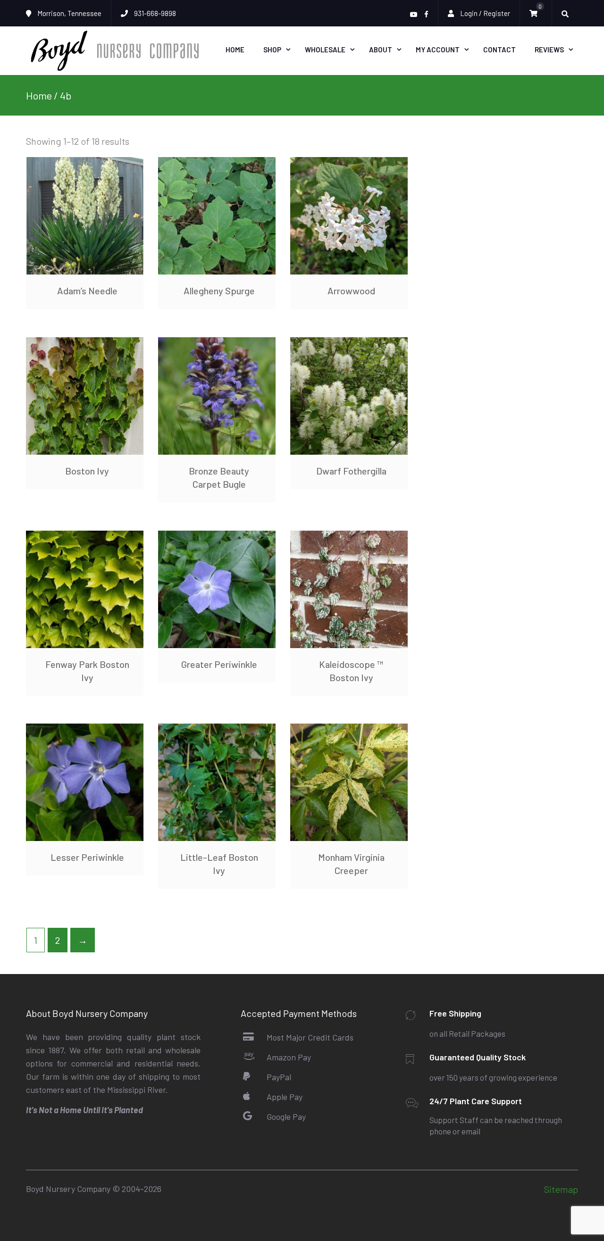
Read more (349, 215)
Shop (272, 49)
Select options (85, 215)
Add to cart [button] (216, 215)
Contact (499, 49)
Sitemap (561, 1189)
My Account (438, 49)
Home (235, 49)
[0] (535, 13)
